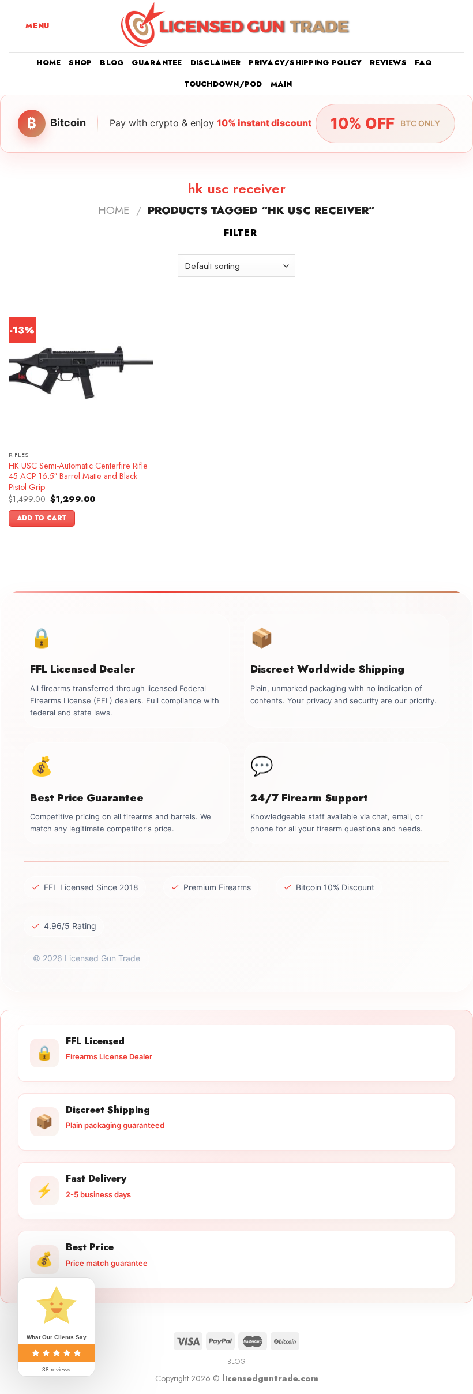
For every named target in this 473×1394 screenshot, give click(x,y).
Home (48, 62)
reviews (388, 62)
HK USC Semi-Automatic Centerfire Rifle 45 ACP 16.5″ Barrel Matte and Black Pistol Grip (78, 476)
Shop (80, 62)
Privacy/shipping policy (305, 62)
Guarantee (157, 62)
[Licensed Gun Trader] (236, 26)
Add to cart (42, 518)
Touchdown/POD (223, 83)
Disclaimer (215, 62)
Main (281, 83)
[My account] (439, 26)
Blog (111, 62)
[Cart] (458, 26)
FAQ (424, 62)
